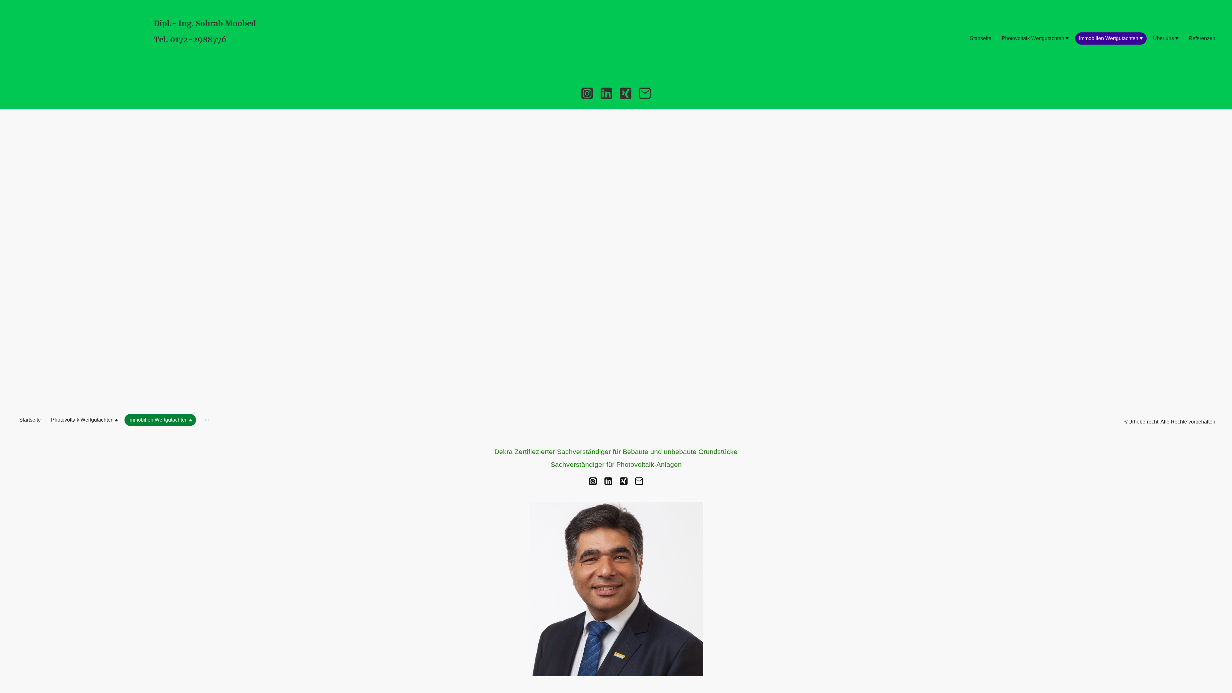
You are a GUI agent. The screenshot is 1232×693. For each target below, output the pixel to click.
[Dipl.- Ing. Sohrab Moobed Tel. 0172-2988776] (208, 68)
